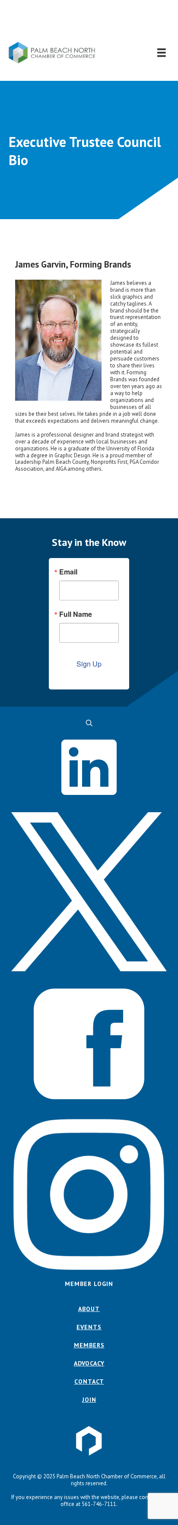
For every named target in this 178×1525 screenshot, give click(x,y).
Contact (89, 1381)
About (89, 1309)
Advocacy (89, 1363)
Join (89, 1400)
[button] (89, 21)
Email (68, 571)
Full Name (75, 614)
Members (89, 1345)
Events (89, 1327)
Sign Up (89, 664)
